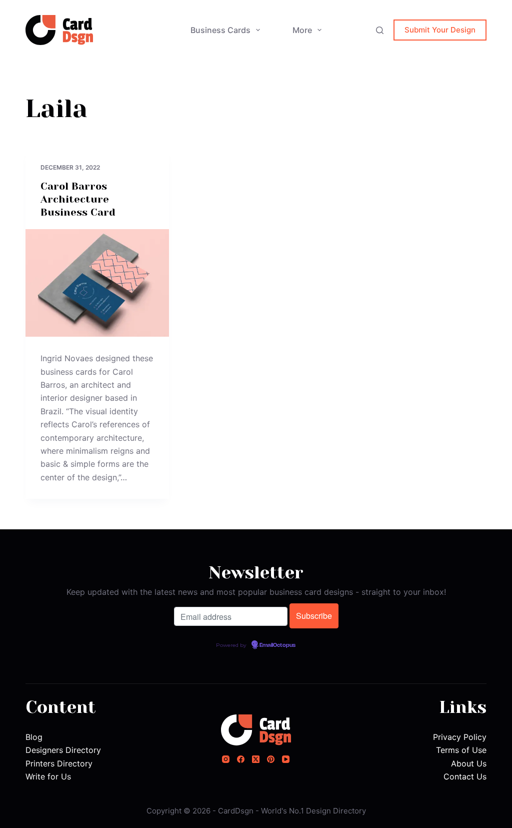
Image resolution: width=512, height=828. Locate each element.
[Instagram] (226, 759)
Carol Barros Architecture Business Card (78, 199)
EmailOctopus (278, 645)
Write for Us (48, 776)
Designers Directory (63, 750)
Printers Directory (59, 763)
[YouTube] (286, 759)
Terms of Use (461, 750)
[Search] (380, 30)
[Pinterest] (270, 759)
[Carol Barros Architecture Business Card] (97, 283)
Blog (34, 737)
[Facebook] (240, 759)
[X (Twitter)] (256, 759)
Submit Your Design (440, 30)
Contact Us (465, 776)
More (302, 30)
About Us (468, 763)
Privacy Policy (459, 737)
